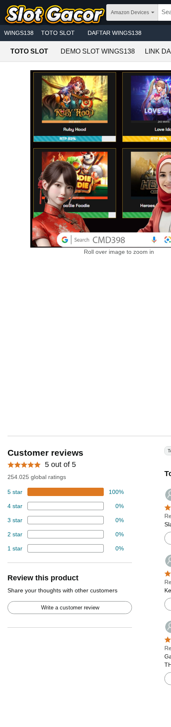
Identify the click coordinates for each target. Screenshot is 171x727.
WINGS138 (19, 32)
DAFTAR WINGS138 (115, 32)
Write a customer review (70, 607)
